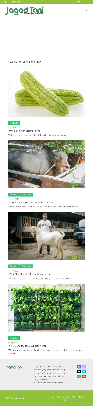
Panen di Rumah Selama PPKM (24, 130)
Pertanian (14, 122)
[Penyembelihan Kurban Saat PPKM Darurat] (46, 164)
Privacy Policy (65, 400)
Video (74, 397)
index (79, 2)
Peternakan (26, 194)
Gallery (81, 397)
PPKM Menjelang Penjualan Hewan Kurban (30, 274)
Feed (73, 400)
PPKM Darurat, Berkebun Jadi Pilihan (27, 345)
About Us (66, 397)
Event (59, 397)
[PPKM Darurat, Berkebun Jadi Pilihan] (46, 308)
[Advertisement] (46, 36)
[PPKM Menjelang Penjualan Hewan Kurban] (46, 236)
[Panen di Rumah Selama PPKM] (46, 93)
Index (53, 397)
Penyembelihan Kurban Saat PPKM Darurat (30, 202)
